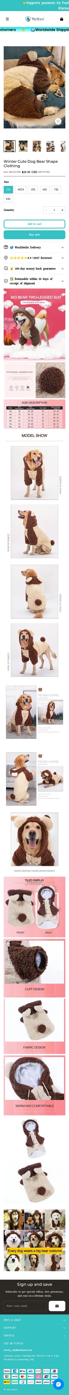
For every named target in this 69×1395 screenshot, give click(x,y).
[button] (7, 19)
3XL (8, 189)
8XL (8, 199)
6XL (45, 189)
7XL (56, 189)
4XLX (21, 189)
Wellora (14, 1389)
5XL (33, 189)
